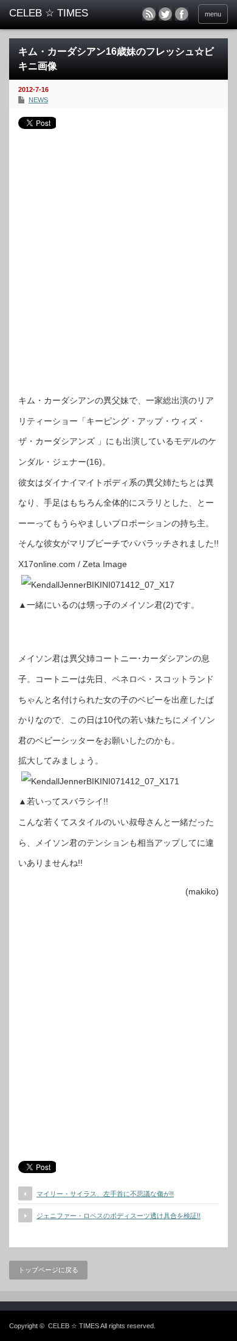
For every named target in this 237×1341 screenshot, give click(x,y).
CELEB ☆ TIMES (73, 1325)
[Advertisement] (118, 256)
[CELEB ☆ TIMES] (56, 13)
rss (149, 14)
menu (213, 14)
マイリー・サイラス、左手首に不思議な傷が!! (105, 1193)
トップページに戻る (48, 1269)
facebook (181, 14)
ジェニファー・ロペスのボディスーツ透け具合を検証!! (118, 1215)
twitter (165, 14)
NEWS (38, 99)
